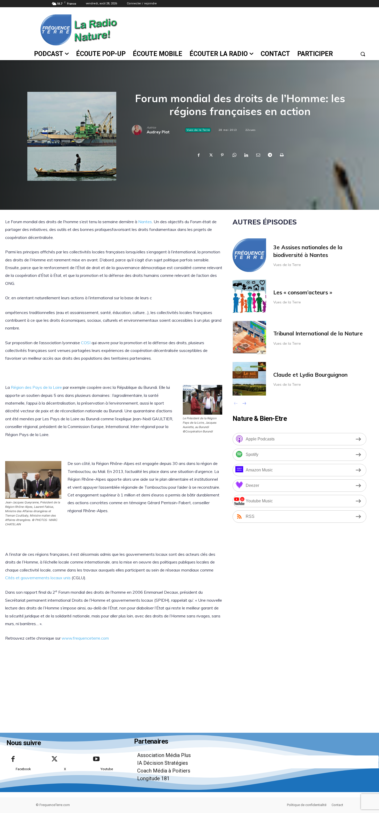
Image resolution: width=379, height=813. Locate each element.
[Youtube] (96, 759)
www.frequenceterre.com (85, 638)
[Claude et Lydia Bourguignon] (249, 379)
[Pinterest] (222, 155)
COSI (85, 342)
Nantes (145, 221)
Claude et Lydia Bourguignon (310, 374)
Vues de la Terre (198, 130)
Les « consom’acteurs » (302, 292)
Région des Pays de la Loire (36, 387)
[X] (210, 155)
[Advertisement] (243, 29)
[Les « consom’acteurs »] (249, 296)
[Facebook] (198, 155)
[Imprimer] (281, 155)
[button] (363, 54)
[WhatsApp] (234, 155)
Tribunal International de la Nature (318, 333)
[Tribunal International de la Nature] (249, 337)
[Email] (258, 155)
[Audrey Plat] (139, 130)
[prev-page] (236, 404)
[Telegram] (270, 155)
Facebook (23, 769)
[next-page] (244, 404)
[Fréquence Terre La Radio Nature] (64, 29)
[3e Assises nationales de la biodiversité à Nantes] (249, 255)
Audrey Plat (158, 132)
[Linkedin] (246, 155)
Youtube (107, 769)
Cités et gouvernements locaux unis (38, 577)
